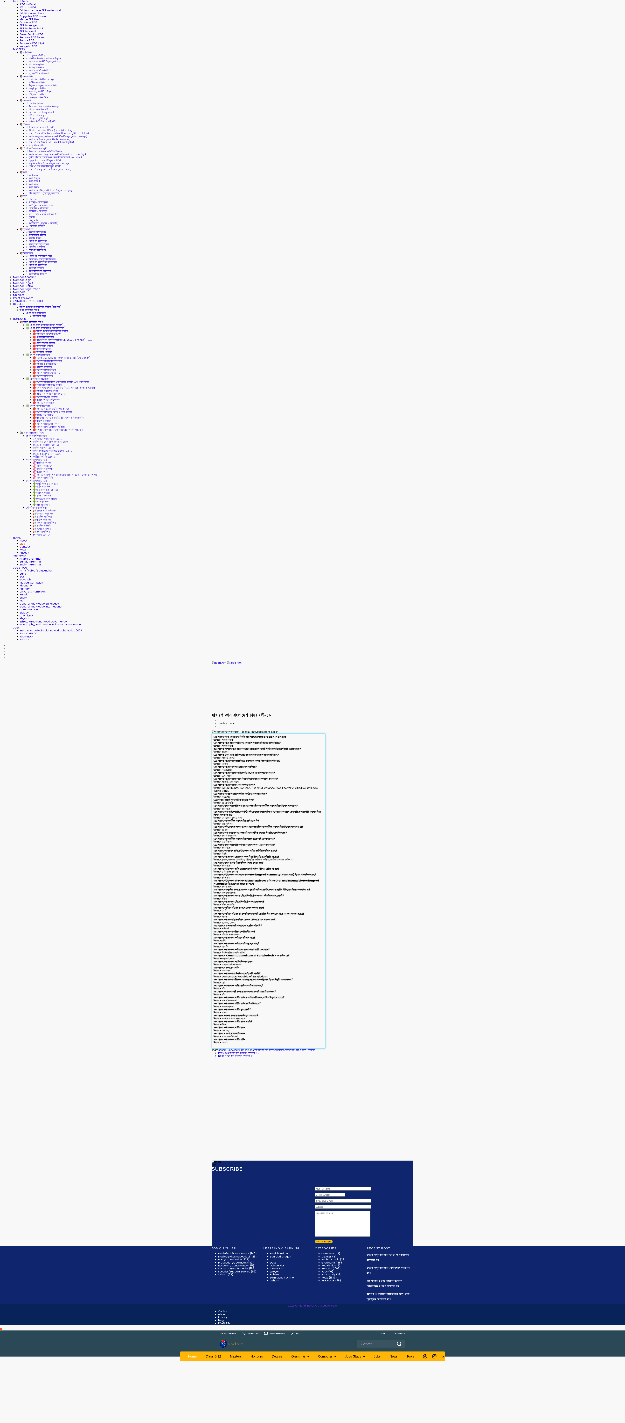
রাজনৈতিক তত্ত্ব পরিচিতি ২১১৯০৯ (47, 454)
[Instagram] (434, 1356)
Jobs (327, 1271)
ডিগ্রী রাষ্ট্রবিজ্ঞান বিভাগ (29, 310)
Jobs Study (331, 1274)
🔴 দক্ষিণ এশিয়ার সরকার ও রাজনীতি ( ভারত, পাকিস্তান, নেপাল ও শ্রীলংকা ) (65, 388)
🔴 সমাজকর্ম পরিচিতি (42, 349)
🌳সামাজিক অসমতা (41, 493)
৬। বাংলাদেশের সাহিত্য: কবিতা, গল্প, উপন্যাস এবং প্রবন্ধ (49, 190)
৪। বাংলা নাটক (32, 184)
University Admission (33, 591)
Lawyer (274, 1271)
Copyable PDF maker (33, 16)
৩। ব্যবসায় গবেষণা (33, 238)
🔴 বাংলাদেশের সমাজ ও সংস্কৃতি (46, 373)
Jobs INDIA (26, 636)
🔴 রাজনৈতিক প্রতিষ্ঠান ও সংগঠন (47, 334)
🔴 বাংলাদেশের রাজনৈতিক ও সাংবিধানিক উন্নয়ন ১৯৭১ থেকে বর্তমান (61, 382)
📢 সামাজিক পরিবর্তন (41, 525)
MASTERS (19, 49)
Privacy (24, 553)
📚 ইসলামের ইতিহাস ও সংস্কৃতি (33, 148)
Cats (273, 1259)
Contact (25, 547)
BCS (22, 576)
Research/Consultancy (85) (236, 1265)
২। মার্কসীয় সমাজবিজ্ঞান (35, 82)
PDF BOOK (331, 1280)
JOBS (16, 627)
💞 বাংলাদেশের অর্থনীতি (43, 478)
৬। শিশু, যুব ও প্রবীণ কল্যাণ (37, 118)
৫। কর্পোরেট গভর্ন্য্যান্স (35, 268)
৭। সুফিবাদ (30, 217)
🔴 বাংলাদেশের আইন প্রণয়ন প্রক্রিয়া (49, 427)
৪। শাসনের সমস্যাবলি (35, 64)
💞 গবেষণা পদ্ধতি (41, 472)
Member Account (24, 277)
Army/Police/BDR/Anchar (36, 570)
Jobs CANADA (28, 633)
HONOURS (19, 319)
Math (23, 600)
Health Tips (330, 1265)
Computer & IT (29, 609)
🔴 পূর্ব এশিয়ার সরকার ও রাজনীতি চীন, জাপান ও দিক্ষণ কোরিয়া (58, 418)
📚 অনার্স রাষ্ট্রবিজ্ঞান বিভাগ (31, 322)
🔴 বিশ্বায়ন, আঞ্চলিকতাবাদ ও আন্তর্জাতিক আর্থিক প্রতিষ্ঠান (58, 430)
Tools (410, 1356)
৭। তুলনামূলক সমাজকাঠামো (37, 97)
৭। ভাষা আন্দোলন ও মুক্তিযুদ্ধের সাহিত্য (42, 193)
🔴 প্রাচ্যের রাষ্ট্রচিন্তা (42, 367)
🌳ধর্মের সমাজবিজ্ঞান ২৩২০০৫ (45, 490)
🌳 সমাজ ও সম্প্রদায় (42, 496)
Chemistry (26, 615)
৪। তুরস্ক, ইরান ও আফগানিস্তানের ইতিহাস (44, 160)
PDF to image (28, 25)
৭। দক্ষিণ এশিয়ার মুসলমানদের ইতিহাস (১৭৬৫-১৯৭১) (48, 169)
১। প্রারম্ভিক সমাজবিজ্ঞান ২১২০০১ (47, 439)
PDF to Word (28, 31)
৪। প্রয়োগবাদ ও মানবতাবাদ (37, 208)
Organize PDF (28, 22)
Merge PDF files (29, 19)
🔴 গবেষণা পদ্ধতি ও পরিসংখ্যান (46, 400)
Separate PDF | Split (32, 43)
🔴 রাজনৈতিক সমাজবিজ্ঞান (44, 403)
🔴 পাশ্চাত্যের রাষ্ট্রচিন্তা (43, 337)
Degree (277, 1356)
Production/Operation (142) (236, 1262)
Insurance (276, 1268)
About (23, 540)
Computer (330, 1253)
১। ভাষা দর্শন (31, 199)
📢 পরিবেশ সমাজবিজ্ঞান (42, 520)
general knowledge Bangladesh (236, 1050)
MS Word (18, 295)
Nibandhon (26, 585)
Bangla (24, 594)
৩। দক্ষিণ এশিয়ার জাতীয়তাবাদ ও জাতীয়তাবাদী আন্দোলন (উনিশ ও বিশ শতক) (57, 133)
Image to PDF (28, 46)
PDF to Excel (28, 4)
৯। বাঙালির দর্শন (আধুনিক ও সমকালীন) (42, 223)
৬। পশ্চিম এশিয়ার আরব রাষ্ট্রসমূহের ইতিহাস (43, 166)
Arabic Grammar (31, 559)
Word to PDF (28, 7)
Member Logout (23, 283)
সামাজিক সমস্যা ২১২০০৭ (43, 448)
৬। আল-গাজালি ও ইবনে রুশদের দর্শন (41, 214)
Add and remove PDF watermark (41, 10)
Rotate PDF (27, 40)
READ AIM (224, 1323)
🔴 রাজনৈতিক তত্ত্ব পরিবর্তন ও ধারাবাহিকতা (51, 409)
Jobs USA (25, 639)
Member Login (22, 280)
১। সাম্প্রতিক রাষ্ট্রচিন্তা (36, 55)
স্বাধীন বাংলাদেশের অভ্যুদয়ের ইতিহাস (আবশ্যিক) (40, 307)
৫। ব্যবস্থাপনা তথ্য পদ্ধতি (37, 244)
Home (192, 1356)
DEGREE (18, 304)
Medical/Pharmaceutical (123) (237, 1256)
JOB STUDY (20, 568)
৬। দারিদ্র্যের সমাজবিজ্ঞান (36, 94)
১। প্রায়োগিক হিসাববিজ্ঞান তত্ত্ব (39, 256)
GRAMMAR (20, 555)
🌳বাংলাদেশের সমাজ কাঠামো (45, 499)
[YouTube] (443, 1356)
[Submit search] (399, 1344)
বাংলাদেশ (259, 1050)
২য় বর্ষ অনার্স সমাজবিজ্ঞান (36, 460)
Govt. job (25, 579)
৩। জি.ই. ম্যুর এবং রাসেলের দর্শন (39, 205)
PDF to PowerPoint (31, 28)
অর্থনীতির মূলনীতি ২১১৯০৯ (44, 457)
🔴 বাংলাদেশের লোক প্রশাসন (45, 397)
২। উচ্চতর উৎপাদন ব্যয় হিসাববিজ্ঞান (41, 259)
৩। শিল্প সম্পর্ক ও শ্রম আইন (37, 109)
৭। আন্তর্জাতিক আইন (35, 145)
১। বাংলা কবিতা (32, 175)
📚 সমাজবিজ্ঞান (26, 76)
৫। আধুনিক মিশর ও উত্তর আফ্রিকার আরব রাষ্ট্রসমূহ (47, 163)
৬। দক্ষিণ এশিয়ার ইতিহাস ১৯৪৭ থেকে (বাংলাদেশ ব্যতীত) (50, 142)
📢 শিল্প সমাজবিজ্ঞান (41, 532)
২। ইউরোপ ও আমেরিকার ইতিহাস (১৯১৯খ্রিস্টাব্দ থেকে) (49, 130)
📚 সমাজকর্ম (25, 100)
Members (19, 292)
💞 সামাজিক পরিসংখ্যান (43, 469)
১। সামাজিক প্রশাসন (34, 103)
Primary (25, 589)
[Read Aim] (238, 1344)
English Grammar (31, 564)
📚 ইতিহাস (25, 124)
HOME (17, 538)
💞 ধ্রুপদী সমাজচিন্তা (42, 466)
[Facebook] (425, 1356)
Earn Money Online (282, 1277)
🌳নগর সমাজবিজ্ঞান (41, 502)
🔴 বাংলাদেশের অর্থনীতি (43, 376)
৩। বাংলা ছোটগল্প (33, 181)
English (24, 598)
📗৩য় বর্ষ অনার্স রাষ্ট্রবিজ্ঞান (37, 379)
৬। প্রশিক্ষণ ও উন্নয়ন (35, 247)
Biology (24, 612)
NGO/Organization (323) (233, 1259)
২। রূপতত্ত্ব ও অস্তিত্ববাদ (37, 202)
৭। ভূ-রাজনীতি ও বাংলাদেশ (37, 73)
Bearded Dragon (280, 1256)
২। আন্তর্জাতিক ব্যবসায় (36, 235)
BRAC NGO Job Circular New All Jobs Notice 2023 (51, 630)
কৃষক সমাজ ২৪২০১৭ (41, 535)
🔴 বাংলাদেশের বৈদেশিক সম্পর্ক (46, 424)
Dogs (273, 1262)
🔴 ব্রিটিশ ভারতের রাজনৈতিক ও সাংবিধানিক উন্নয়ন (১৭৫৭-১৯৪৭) (61, 358)
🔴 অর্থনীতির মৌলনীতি (42, 352)
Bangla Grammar (31, 561)
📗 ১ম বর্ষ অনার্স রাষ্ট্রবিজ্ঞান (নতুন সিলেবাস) (45, 325)
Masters (236, 1356)
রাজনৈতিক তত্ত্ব (39, 316)
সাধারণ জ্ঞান (267, 1050)
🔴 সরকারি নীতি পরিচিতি (43, 415)
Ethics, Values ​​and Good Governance (43, 621)
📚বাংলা (23, 172)
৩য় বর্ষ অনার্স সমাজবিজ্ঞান (36, 481)
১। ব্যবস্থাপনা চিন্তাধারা (36, 232)
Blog (22, 544)
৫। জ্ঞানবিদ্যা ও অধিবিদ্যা (36, 211)
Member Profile (23, 286)
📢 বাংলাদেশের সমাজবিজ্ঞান (44, 523)
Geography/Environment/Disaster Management (51, 624)
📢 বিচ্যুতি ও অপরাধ (42, 529)
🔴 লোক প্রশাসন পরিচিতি (44, 343)
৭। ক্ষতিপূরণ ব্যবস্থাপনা (36, 250)
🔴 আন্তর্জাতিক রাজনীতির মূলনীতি (47, 385)
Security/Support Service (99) (237, 1271)
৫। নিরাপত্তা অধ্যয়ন (35, 67)
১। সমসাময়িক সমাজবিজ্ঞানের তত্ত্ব (40, 79)
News (23, 549)
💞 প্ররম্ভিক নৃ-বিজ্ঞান (42, 463)
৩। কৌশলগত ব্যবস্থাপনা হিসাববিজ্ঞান (41, 262)
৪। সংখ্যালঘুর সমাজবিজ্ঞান (36, 88)
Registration (400, 1333)
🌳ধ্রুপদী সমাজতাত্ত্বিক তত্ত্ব (45, 484)
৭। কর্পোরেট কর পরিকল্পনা (36, 274)
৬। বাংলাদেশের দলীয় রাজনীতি (38, 70)
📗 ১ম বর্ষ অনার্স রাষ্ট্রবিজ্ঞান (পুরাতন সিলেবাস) (45, 328)
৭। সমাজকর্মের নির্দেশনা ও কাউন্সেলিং (41, 121)
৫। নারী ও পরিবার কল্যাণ (36, 115)
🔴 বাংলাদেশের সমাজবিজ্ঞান (44, 370)
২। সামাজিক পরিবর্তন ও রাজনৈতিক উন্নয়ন (43, 58)
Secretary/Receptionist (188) (237, 1268)
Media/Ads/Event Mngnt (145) (237, 1253)
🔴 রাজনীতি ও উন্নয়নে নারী (44, 364)
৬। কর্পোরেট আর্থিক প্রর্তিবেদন (38, 271)
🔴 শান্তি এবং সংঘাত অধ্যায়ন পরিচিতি (49, 394)
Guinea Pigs (277, 1265)
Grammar (298, 1356)
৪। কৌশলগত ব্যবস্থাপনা (36, 241)
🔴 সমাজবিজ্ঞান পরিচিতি (43, 346)
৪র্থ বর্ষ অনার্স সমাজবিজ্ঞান (36, 508)
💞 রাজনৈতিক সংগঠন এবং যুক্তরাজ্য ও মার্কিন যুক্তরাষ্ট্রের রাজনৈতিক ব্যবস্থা (65, 475)
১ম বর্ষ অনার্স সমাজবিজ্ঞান (36, 436)
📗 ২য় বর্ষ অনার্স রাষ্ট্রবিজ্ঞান (38, 355)
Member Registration (26, 289)
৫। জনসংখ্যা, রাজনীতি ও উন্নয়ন (39, 91)
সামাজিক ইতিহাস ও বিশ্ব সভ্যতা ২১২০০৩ (50, 442)
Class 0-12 (213, 1356)
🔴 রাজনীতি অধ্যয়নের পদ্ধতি (45, 391)
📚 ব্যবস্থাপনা (26, 229)
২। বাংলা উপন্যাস (33, 178)
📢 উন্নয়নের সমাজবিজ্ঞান (43, 514)
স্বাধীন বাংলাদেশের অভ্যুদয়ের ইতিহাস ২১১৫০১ (52, 451)
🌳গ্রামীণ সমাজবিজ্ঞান (42, 487)
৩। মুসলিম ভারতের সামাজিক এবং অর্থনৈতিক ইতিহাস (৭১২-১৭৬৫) (54, 157)
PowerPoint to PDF (31, 34)
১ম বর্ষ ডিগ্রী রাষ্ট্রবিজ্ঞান (36, 313)
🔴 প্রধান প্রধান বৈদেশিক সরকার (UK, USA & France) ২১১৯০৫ (63, 340)
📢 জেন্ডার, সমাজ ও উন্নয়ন (44, 511)
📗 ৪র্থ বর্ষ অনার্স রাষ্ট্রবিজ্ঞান (38, 406)
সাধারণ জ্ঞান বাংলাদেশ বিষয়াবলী (302, 1050)
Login (382, 1333)
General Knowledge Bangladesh (40, 604)
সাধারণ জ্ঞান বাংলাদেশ (281, 1050)
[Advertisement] (312, 688)
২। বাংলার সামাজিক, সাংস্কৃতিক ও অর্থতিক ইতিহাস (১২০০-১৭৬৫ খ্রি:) (56, 154)
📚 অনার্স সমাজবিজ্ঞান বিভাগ (32, 433)
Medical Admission (31, 583)
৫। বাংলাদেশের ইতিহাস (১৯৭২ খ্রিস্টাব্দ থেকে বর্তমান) (48, 139)
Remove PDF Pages (32, 37)
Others (274, 1280)
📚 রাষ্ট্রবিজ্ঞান (26, 52)
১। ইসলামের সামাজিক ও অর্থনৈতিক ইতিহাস (44, 151)
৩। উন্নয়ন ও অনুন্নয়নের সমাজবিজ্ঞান (41, 85)
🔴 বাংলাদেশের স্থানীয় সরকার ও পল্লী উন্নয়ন (52, 412)
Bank (23, 574)
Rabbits (275, 1274)
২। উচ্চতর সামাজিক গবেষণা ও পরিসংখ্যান (43, 106)
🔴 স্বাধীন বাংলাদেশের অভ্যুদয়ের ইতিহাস (50, 331)
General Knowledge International (41, 606)
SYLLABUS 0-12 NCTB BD (28, 301)
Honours (331, 1268)
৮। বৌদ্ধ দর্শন (32, 220)
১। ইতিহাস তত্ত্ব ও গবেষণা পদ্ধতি (40, 127)
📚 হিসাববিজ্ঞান (26, 253)
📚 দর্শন (23, 196)
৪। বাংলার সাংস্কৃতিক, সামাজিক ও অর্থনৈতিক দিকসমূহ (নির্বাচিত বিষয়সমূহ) (56, 136)
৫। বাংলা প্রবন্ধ (32, 187)
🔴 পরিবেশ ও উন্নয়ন (42, 421)
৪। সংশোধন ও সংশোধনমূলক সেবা (40, 112)
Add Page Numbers (32, 13)
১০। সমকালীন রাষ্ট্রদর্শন (35, 226)
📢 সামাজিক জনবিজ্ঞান (42, 517)
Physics (24, 618)
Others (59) (225, 1274)
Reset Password (23, 298)
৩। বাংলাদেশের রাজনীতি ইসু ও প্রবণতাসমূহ (43, 61)
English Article (279, 1253)
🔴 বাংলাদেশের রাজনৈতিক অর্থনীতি (47, 361)
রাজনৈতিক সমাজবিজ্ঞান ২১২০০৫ (46, 445)
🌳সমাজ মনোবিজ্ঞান (41, 505)
